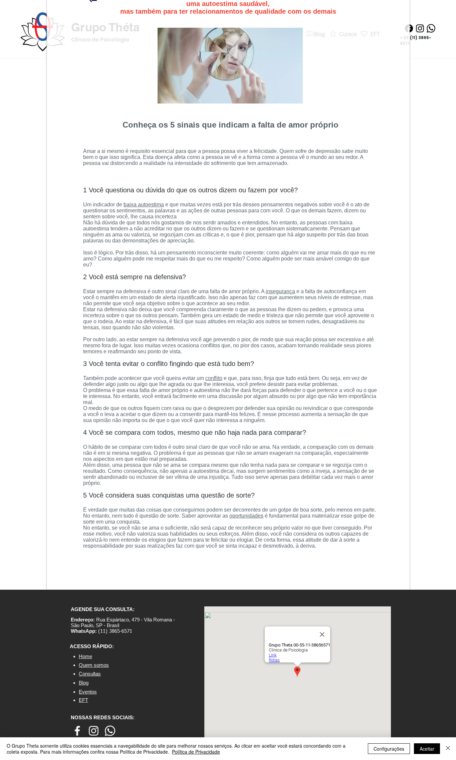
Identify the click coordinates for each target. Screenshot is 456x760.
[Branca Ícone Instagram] (93, 730)
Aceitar (427, 748)
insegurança (280, 291)
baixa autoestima (144, 204)
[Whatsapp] (431, 28)
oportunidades (246, 516)
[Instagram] (420, 28)
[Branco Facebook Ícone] (77, 730)
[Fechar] (448, 749)
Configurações (389, 748)
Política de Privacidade (196, 751)
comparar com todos (143, 447)
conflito (213, 378)
